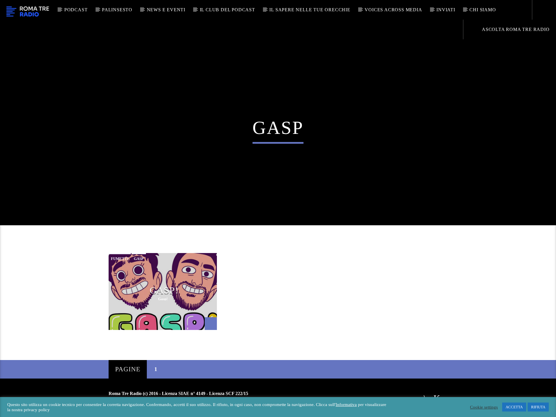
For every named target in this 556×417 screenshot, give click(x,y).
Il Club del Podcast (227, 9)
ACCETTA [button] (514, 407)
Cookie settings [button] (484, 407)
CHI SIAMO (482, 9)
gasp (139, 259)
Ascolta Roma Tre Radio (515, 29)
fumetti (120, 259)
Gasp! (164, 290)
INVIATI (445, 9)
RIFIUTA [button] (538, 407)
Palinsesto (117, 9)
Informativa (346, 404)
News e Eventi (166, 9)
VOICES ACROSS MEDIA (393, 9)
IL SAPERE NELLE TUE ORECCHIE (309, 9)
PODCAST (76, 9)
